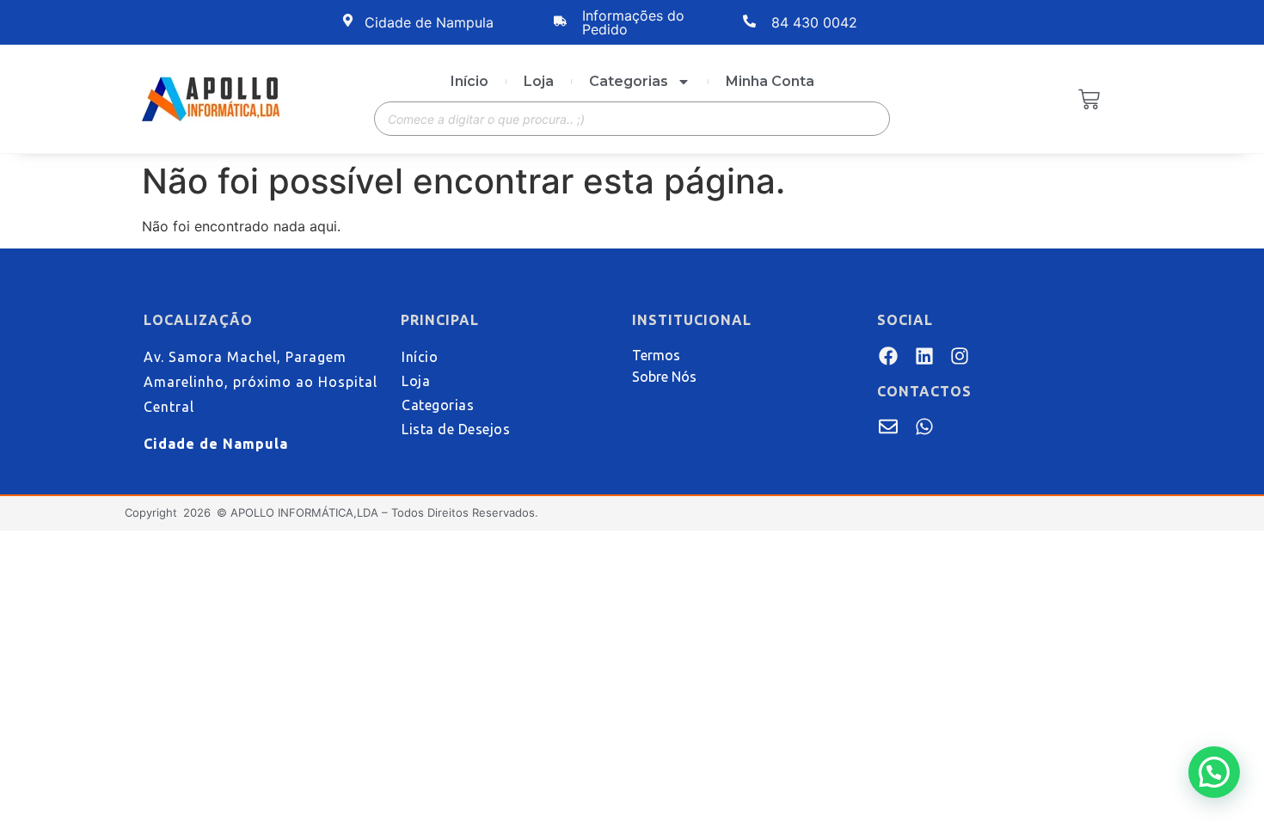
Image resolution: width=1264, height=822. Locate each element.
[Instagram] (959, 355)
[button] (1214, 772)
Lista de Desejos (456, 429)
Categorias (628, 81)
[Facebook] (888, 355)
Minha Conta (770, 81)
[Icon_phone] (959, 426)
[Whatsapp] (923, 426)
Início (469, 81)
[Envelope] (888, 426)
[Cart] (1089, 101)
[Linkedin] (923, 355)
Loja (539, 81)
